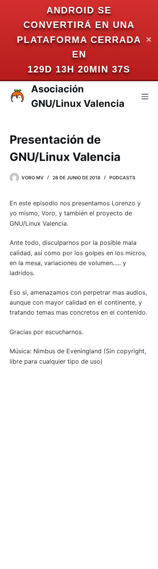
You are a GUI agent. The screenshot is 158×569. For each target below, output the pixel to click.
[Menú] (145, 96)
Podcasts (122, 177)
